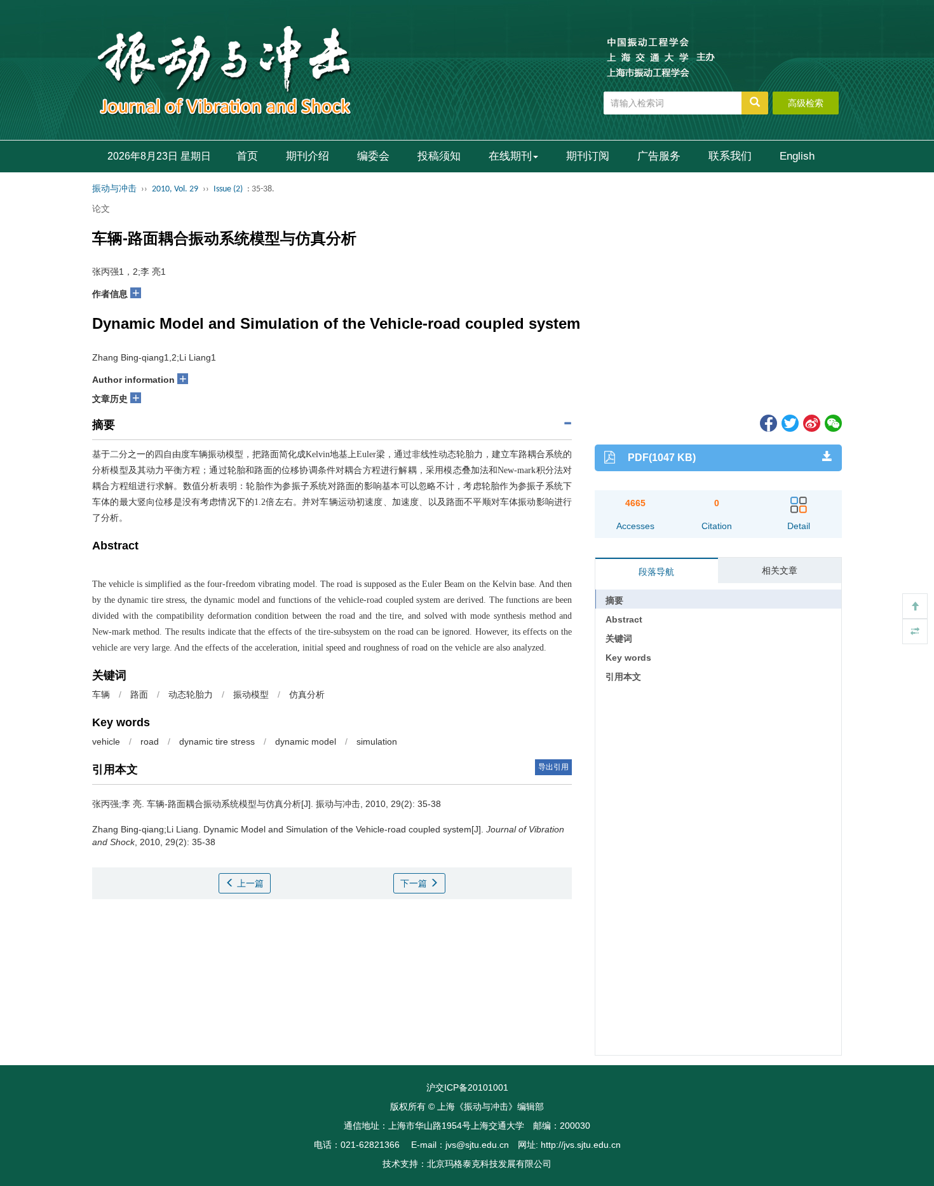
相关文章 (779, 570)
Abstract (624, 619)
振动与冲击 (114, 189)
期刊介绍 (307, 156)
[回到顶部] (915, 606)
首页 (247, 156)
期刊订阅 (587, 156)
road (149, 741)
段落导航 (656, 572)
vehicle (106, 741)
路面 (139, 694)
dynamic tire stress (217, 741)
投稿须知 (439, 156)
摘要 (614, 600)
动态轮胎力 (190, 694)
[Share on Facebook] (767, 422)
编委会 (373, 156)
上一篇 (249, 883)
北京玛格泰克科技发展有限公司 (489, 1164)
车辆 (101, 694)
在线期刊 (510, 156)
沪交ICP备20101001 (467, 1087)
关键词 (619, 638)
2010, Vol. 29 (175, 189)
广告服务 (658, 156)
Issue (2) (228, 189)
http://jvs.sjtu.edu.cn (581, 1145)
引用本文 (623, 677)
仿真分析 (307, 694)
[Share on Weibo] (810, 422)
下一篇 (415, 883)
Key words (628, 657)
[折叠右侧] (915, 631)
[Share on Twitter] (789, 422)
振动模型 (251, 694)
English (797, 156)
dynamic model (305, 741)
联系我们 (730, 156)
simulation (376, 741)
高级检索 (805, 103)
